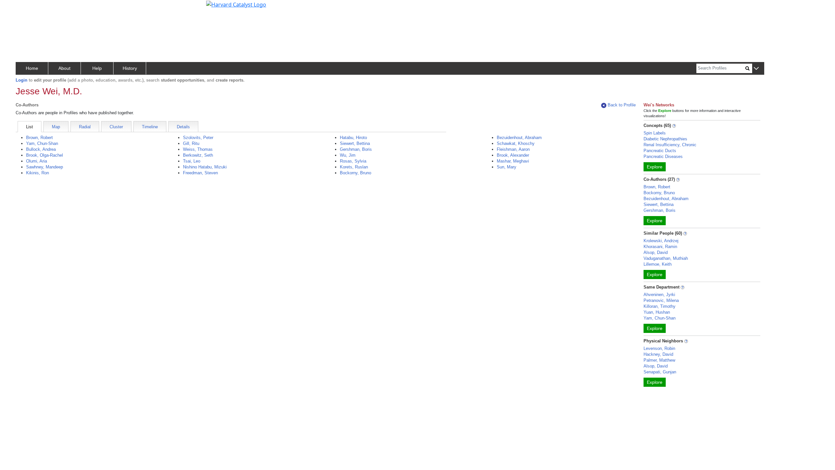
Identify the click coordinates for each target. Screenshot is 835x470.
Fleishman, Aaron (513, 149)
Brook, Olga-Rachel (44, 155)
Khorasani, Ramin (660, 246)
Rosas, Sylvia (353, 161)
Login (21, 80)
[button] (756, 68)
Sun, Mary (506, 166)
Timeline (150, 126)
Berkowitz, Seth (198, 155)
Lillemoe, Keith (658, 264)
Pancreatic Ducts (660, 150)
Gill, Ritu (191, 143)
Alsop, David (656, 252)
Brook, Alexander (513, 155)
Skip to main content (27, 8)
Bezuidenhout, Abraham (519, 137)
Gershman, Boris (356, 149)
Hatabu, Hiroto (353, 137)
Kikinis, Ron (37, 172)
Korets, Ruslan (354, 166)
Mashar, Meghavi (513, 161)
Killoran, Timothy (660, 306)
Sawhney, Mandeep (44, 166)
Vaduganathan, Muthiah (666, 258)
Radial (85, 126)
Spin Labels (655, 133)
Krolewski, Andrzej (661, 240)
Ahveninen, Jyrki (659, 294)
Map (56, 126)
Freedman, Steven (200, 172)
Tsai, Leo (191, 161)
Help (97, 68)
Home (32, 68)
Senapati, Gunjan (660, 371)
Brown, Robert (39, 137)
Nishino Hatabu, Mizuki (205, 166)
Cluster (116, 126)
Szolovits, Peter (198, 137)
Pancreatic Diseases (663, 156)
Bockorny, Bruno (355, 172)
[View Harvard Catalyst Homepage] (236, 4)
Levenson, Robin (659, 348)
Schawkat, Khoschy (516, 143)
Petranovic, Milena (661, 300)
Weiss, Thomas (198, 149)
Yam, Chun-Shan (42, 143)
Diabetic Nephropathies (665, 138)
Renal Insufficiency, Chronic (670, 144)
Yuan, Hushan (657, 312)
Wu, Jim (348, 155)
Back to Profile (622, 104)
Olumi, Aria (36, 161)
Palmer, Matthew (659, 360)
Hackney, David (658, 354)
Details (183, 126)
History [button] (130, 68)
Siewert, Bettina (355, 143)
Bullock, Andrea (41, 149)
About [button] (64, 68)
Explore (654, 166)
